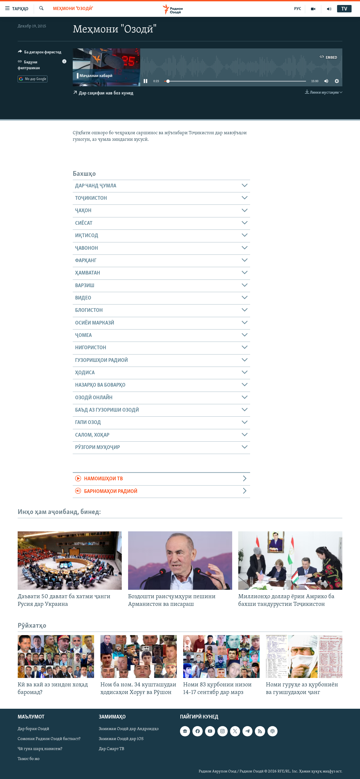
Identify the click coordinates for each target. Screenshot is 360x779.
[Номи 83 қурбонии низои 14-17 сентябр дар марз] (221, 656)
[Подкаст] (272, 731)
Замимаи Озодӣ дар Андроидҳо (129, 729)
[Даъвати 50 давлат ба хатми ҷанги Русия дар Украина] (70, 560)
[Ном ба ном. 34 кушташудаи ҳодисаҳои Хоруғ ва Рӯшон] (138, 656)
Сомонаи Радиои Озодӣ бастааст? (49, 739)
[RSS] (260, 731)
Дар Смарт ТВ (111, 749)
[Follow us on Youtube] (210, 731)
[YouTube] (313, 9)
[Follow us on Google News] (185, 731)
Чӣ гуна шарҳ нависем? (40, 749)
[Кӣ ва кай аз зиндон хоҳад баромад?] (56, 656)
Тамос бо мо (29, 759)
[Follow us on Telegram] (247, 731)
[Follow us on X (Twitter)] (235, 731)
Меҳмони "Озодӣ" (73, 9)
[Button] (39, 53)
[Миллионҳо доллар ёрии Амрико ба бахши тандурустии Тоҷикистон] (290, 560)
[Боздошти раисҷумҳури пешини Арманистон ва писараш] (180, 560)
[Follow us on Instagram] (222, 731)
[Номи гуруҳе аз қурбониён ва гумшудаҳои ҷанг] (304, 656)
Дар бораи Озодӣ (33, 729)
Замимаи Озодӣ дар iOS (121, 739)
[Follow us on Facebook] (197, 731)
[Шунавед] (329, 9)
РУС (297, 9)
